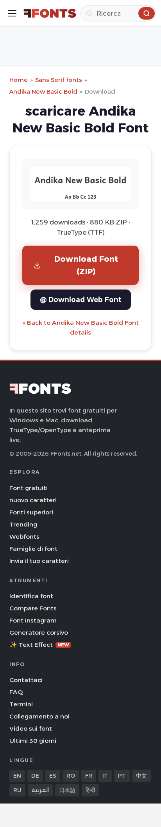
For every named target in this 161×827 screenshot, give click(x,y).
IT (105, 775)
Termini (21, 704)
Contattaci (26, 680)
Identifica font (31, 596)
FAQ (16, 692)
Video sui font (30, 728)
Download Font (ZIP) (86, 265)
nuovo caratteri (33, 500)
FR (88, 775)
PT (122, 775)
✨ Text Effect (39, 644)
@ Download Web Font (81, 299)
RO (70, 775)
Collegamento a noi (39, 716)
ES (52, 775)
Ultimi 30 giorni (32, 740)
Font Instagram (33, 620)
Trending (23, 524)
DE (35, 775)
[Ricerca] (146, 13)
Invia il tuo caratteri (39, 561)
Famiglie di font (33, 548)
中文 (141, 775)
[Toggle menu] (12, 13)
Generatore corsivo (38, 632)
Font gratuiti (28, 488)
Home (18, 79)
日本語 (67, 790)
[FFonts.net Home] (49, 13)
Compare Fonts (33, 608)
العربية (40, 790)
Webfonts (24, 536)
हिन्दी (90, 790)
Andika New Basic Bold (43, 91)
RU (17, 790)
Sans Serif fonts (58, 79)
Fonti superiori (31, 512)
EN (17, 775)
